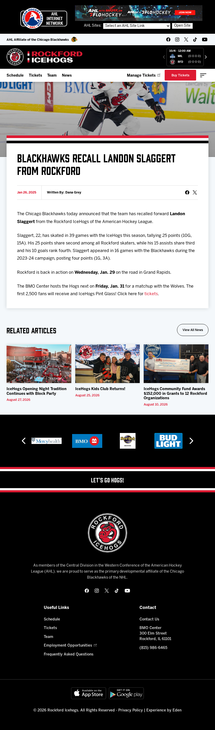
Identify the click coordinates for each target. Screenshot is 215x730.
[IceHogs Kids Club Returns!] (107, 363)
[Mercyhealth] (46, 441)
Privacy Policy (130, 710)
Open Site (182, 25)
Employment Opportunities (68, 645)
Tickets (35, 75)
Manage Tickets (141, 75)
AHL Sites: (93, 25)
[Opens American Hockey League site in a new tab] (44, 18)
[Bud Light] (168, 441)
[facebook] (168, 39)
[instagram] (177, 39)
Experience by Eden (163, 710)
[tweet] (195, 192)
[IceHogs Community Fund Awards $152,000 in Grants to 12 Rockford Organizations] (176, 363)
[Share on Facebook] (187, 192)
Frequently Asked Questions (68, 654)
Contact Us (149, 619)
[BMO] (87, 441)
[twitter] (186, 39)
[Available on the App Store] (88, 693)
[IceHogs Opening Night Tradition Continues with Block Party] (39, 363)
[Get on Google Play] (126, 693)
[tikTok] (195, 39)
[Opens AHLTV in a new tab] (138, 13)
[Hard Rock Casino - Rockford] (128, 441)
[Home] (45, 56)
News (67, 75)
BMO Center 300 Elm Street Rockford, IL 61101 (155, 633)
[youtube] (204, 39)
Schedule (15, 75)
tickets (151, 294)
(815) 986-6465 (153, 648)
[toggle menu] (203, 75)
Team (52, 75)
